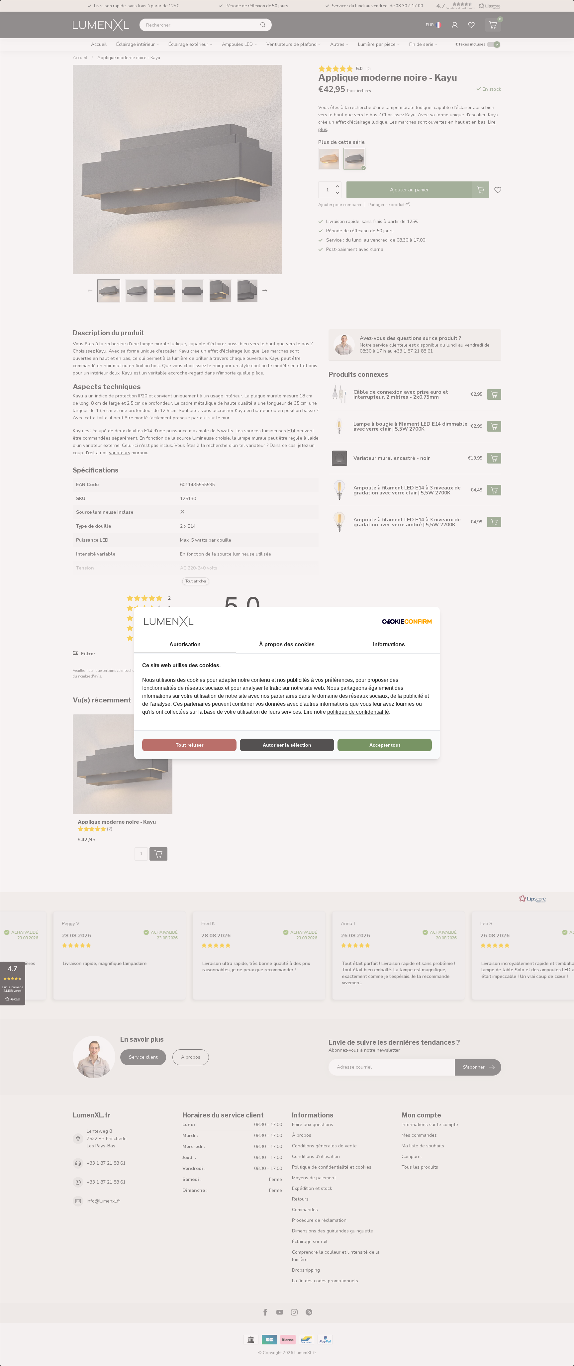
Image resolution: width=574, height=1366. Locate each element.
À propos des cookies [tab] (287, 644)
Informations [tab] (389, 644)
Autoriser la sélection (287, 745)
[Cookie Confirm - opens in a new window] (407, 621)
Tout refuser (189, 745)
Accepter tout (384, 745)
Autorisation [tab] (185, 644)
